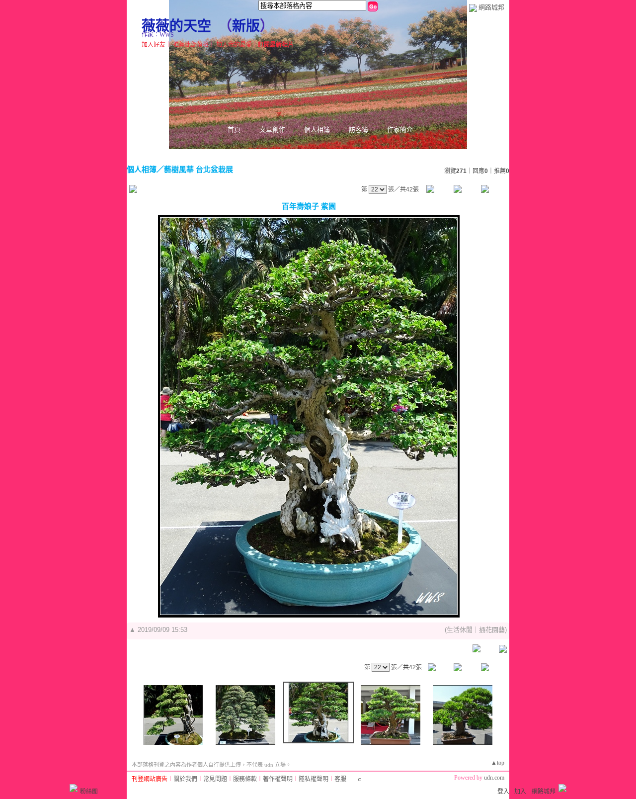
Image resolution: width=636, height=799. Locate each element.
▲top (497, 762)
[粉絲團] (74, 788)
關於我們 (185, 779)
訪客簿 (358, 129)
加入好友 (153, 44)
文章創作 (272, 129)
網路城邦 (491, 7)
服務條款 (245, 779)
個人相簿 (317, 129)
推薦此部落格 (191, 44)
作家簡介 (400, 129)
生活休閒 (460, 629)
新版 (246, 26)
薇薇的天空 (176, 26)
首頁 (234, 129)
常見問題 (215, 779)
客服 (340, 779)
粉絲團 (89, 791)
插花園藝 (492, 629)
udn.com (494, 777)
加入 (520, 791)
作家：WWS (158, 34)
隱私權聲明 (313, 779)
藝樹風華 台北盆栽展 (198, 169)
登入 (503, 791)
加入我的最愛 (234, 44)
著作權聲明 (278, 779)
